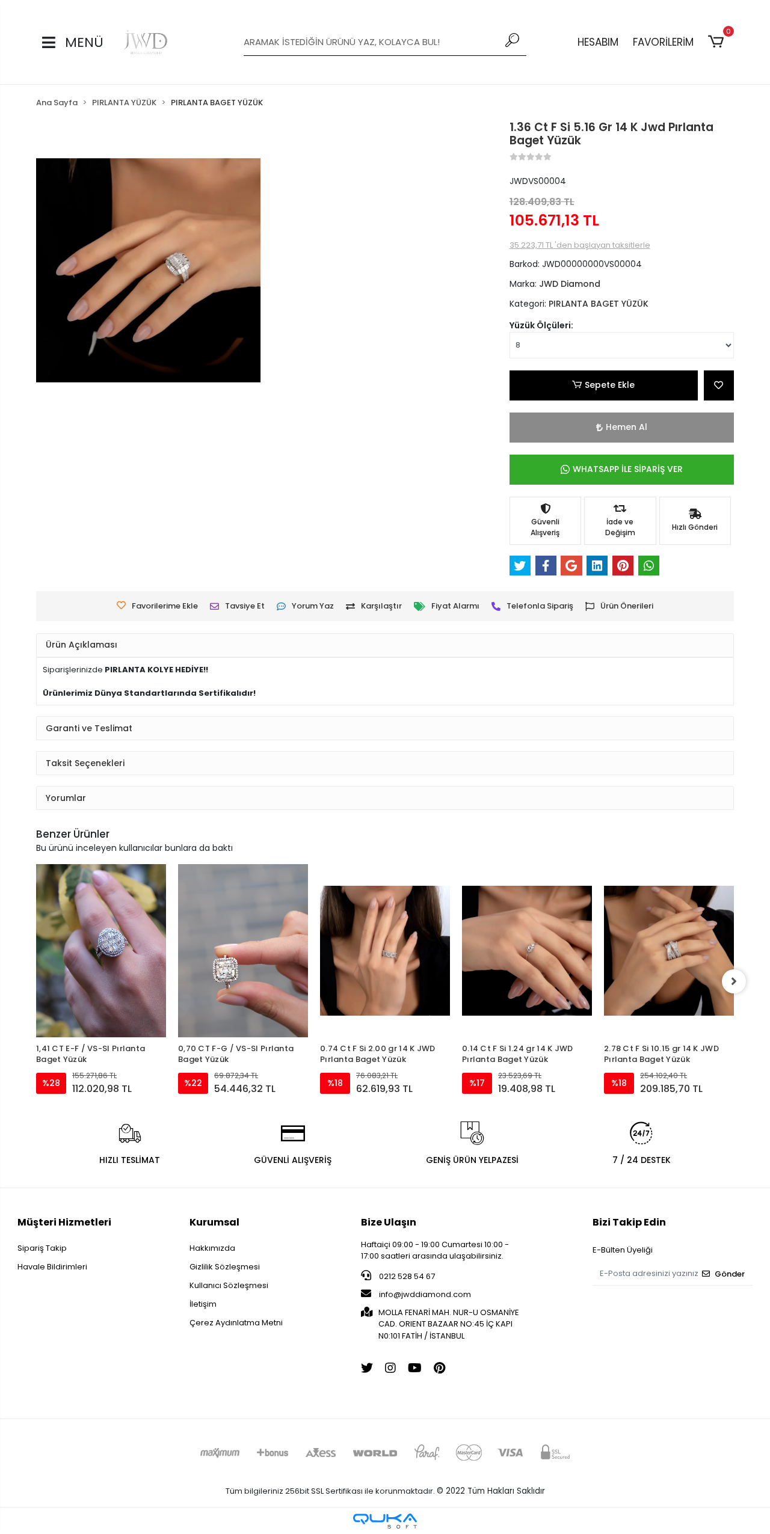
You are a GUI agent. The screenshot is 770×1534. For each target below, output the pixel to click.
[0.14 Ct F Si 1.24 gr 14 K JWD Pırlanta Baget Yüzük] (385, 950)
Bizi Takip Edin (629, 1222)
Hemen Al (626, 427)
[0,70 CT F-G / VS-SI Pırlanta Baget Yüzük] (101, 950)
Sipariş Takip (42, 1248)
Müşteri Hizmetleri (64, 1222)
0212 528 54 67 (406, 1276)
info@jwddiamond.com (425, 1294)
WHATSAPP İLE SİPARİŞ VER (628, 469)
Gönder (730, 1274)
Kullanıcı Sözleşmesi (228, 1285)
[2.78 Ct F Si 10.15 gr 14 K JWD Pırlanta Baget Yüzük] (527, 950)
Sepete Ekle (610, 385)
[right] (734, 981)
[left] (36, 981)
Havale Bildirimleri (52, 1266)
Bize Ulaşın (388, 1222)
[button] (718, 42)
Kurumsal (214, 1222)
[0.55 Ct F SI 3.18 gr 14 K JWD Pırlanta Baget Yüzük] (669, 929)
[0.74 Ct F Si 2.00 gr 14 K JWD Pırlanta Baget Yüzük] (243, 950)
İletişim (203, 1304)
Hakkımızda (212, 1248)
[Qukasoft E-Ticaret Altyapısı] (385, 1521)
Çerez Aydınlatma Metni (236, 1322)
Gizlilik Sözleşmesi (224, 1266)
